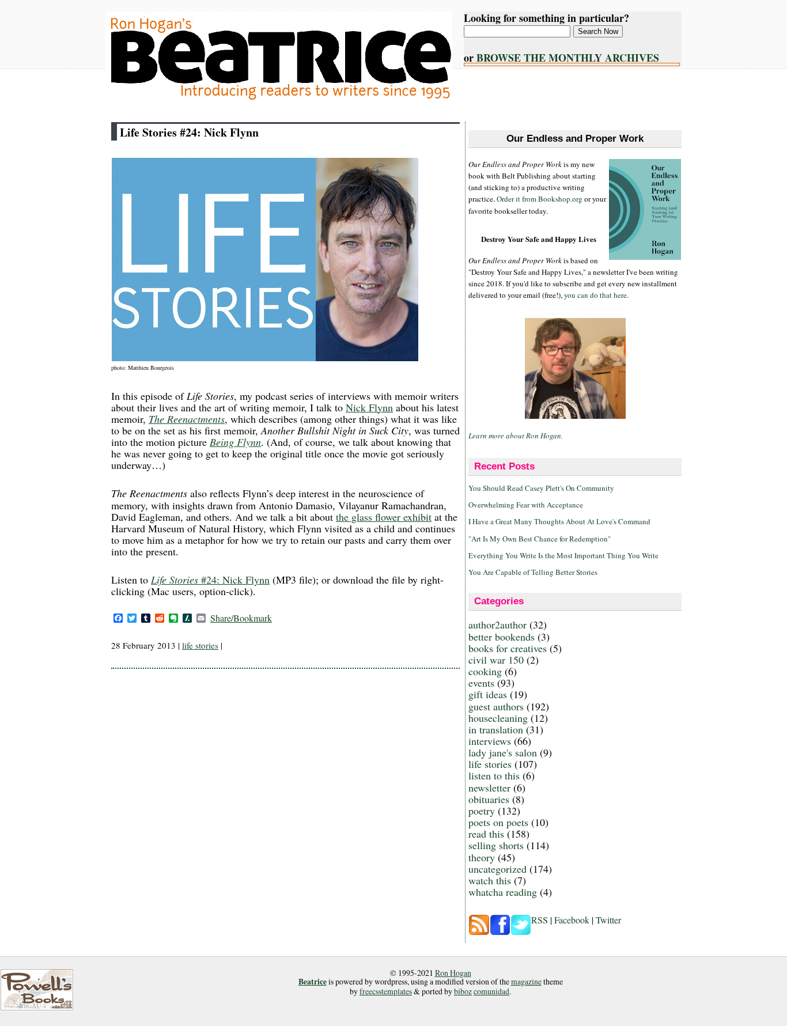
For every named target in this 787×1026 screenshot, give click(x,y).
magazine (526, 981)
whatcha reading (502, 892)
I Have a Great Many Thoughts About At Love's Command (559, 521)
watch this (489, 880)
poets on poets (498, 822)
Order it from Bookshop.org (539, 199)
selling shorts (496, 845)
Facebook (571, 920)
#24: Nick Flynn (210, 579)
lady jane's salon (502, 752)
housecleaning (498, 718)
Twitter (608, 920)
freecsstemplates (386, 991)
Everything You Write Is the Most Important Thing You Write (563, 555)
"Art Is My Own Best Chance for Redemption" (539, 538)
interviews (489, 741)
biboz (463, 991)
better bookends (501, 636)
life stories (200, 645)
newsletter (489, 787)
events (481, 683)
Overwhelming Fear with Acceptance (525, 504)
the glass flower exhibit (384, 517)
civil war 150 (496, 660)
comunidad (491, 991)
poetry (481, 810)
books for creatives (507, 648)
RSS (539, 920)
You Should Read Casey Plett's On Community (541, 488)
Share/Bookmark (241, 618)
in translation (495, 729)
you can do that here (595, 295)
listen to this (494, 775)
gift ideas (487, 694)
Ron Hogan (453, 972)
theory (481, 857)
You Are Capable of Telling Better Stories (532, 572)
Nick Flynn (369, 407)
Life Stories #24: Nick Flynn (189, 132)
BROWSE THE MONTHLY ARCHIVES (567, 57)
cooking (485, 671)
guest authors (496, 706)
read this (486, 834)
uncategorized (497, 869)
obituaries (488, 799)
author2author (497, 624)
